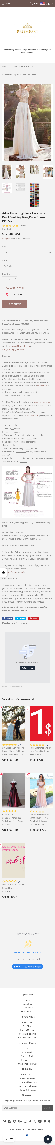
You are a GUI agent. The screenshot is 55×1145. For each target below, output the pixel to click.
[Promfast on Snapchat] (30, 1122)
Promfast (20, 1130)
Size (4, 246)
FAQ (22, 572)
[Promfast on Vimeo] (44, 1122)
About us (27, 1004)
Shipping (6, 239)
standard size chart (42, 402)
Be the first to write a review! (27, 966)
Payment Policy (28, 1056)
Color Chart (27, 1022)
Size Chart (27, 1026)
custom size (32, 415)
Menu (8, 4)
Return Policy (10, 572)
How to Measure (27, 1030)
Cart (36, 4)
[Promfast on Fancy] (49, 1122)
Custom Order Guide (27, 1037)
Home (4, 66)
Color (4, 260)
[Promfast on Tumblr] (35, 1122)
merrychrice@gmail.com (13, 349)
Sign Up (47, 1108)
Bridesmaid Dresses (28, 1082)
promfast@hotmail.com (19, 346)
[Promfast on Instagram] (25, 1122)
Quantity (6, 274)
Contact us (28, 1007)
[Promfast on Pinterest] (14, 1122)
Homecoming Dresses (27, 1086)
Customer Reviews (27, 1034)
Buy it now (15, 304)
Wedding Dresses (27, 1078)
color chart (42, 385)
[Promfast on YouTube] (40, 1122)
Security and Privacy (27, 1064)
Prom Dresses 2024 (21, 66)
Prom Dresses (27, 1074)
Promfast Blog (27, 1011)
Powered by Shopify (35, 1130)
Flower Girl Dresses (27, 1090)
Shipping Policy (27, 1060)
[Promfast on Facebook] (9, 1122)
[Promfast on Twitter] (4, 1122)
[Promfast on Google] (20, 1122)
